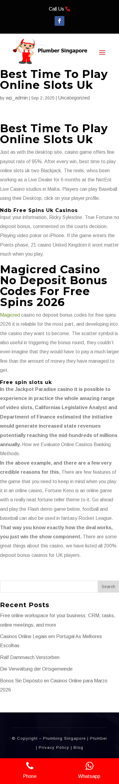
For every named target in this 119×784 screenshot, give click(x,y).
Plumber (98, 738)
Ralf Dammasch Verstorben (30, 657)
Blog (78, 747)
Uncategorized (74, 97)
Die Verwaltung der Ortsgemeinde (36, 668)
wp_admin (17, 97)
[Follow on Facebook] (59, 21)
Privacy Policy (54, 747)
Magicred (10, 315)
